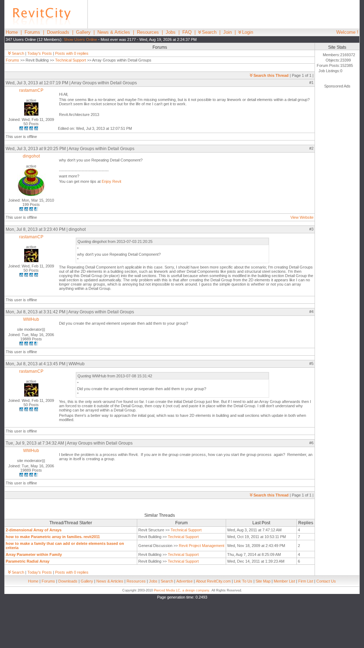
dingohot (31, 156)
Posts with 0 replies (72, 53)
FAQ (187, 32)
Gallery (83, 32)
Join (227, 32)
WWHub (31, 319)
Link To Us (243, 581)
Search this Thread (271, 75)
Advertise (184, 581)
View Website (302, 217)
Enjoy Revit (111, 181)
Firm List (305, 581)
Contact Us (326, 581)
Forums (32, 32)
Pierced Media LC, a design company (181, 590)
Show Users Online (80, 39)
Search (209, 32)
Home (12, 32)
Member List (284, 581)
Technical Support (70, 60)
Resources (148, 32)
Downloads (58, 32)
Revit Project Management (201, 545)
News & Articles (113, 32)
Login (247, 32)
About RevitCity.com (213, 581)
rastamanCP (31, 90)
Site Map (263, 581)
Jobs (171, 32)
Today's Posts (39, 53)
